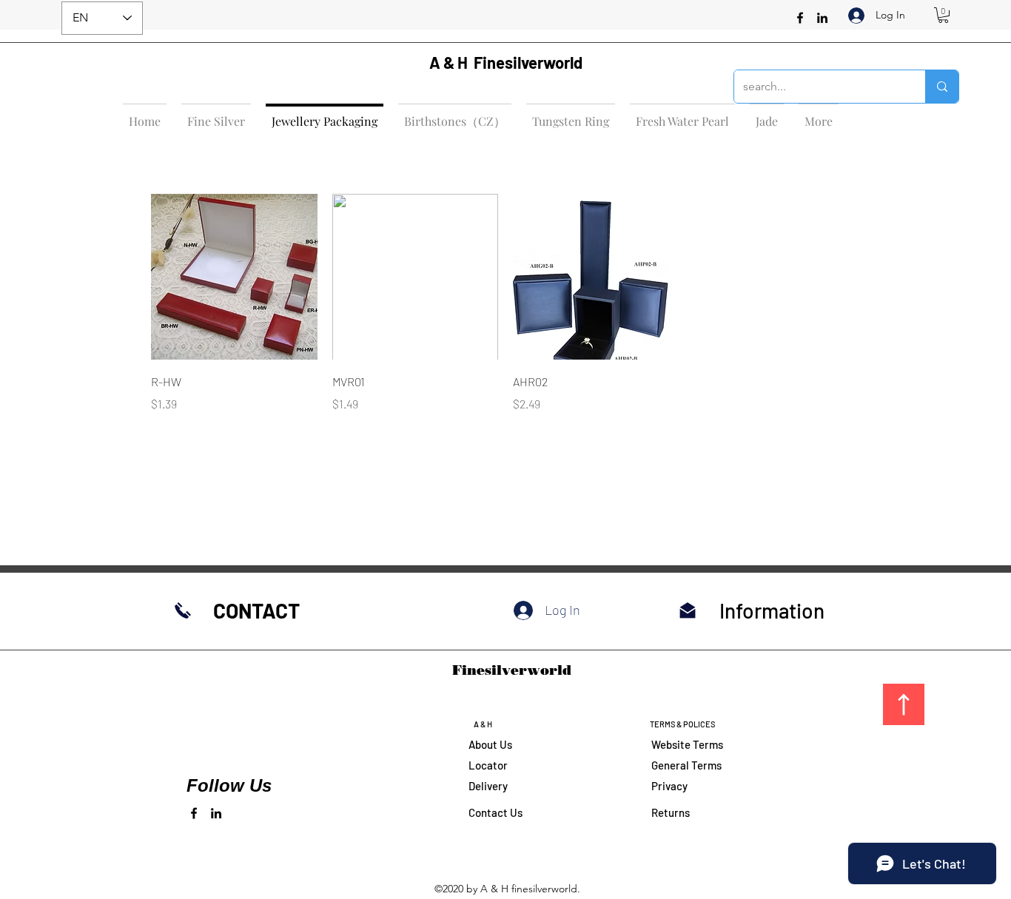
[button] (943, 15)
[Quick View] (234, 277)
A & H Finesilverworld (505, 62)
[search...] (941, 86)
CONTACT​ (256, 610)
